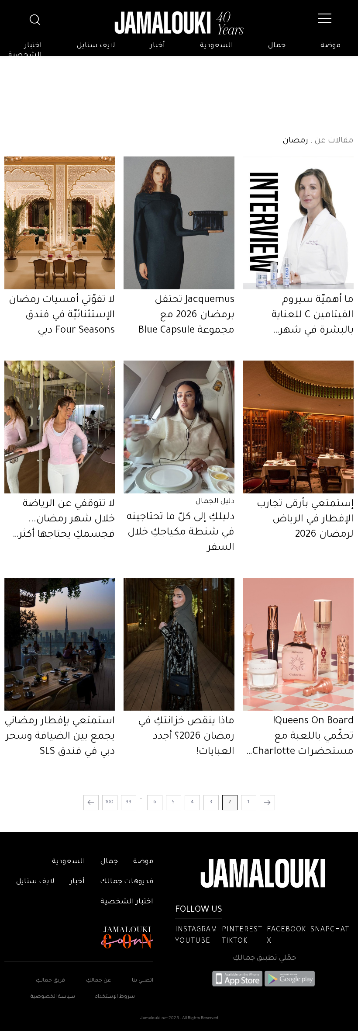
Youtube (192, 941)
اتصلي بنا (142, 981)
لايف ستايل (96, 46)
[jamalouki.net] (179, 23)
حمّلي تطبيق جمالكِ (264, 958)
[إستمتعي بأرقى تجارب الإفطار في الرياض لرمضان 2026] (298, 427)
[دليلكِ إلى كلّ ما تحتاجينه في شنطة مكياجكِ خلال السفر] (179, 427)
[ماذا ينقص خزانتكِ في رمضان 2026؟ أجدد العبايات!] (179, 644)
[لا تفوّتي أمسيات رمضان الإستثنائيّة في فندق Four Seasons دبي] (59, 222)
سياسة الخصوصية (53, 997)
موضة (330, 46)
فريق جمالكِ (50, 981)
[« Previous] (267, 802)
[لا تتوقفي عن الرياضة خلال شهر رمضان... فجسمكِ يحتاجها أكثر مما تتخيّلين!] (59, 427)
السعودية (216, 46)
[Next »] (91, 802)
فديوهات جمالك (126, 882)
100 (110, 802)
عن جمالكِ (98, 981)
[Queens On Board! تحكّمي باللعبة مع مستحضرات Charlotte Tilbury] (298, 644)
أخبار (157, 46)
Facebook (286, 930)
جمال (277, 46)
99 (128, 802)
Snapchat (329, 930)
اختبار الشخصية (25, 50)
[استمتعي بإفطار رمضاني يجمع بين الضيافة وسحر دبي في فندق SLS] (59, 644)
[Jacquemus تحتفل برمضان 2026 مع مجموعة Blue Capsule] (179, 222)
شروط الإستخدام (114, 997)
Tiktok (235, 941)
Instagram (196, 930)
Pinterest (242, 930)
